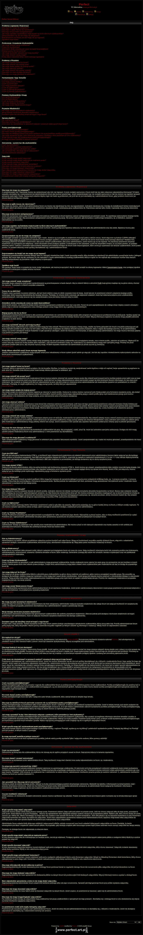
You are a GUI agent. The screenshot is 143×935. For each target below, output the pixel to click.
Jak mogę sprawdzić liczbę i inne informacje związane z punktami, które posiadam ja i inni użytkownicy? (41, 135)
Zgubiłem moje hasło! (10, 40)
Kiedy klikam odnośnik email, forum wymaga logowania (23, 57)
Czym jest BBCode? (9, 80)
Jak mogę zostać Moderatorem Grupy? (16, 105)
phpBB (61, 926)
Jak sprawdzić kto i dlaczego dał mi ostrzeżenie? (20, 151)
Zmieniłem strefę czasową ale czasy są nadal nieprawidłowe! (25, 49)
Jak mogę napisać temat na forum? (15, 62)
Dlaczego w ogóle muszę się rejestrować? (18, 30)
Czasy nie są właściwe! (11, 47)
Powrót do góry (7, 200)
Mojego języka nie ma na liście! (14, 51)
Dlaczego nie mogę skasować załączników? (18, 172)
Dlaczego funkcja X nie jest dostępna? (16, 122)
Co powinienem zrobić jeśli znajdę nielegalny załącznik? (23, 176)
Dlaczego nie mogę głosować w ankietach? (18, 74)
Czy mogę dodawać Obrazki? (13, 86)
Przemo (115, 639)
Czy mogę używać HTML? (12, 82)
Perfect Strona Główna (10, 19)
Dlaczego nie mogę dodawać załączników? (18, 168)
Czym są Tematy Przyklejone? (13, 90)
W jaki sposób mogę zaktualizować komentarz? (20, 164)
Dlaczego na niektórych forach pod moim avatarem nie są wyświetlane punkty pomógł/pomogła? (38, 133)
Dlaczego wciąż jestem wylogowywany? (17, 32)
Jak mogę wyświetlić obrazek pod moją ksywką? (20, 53)
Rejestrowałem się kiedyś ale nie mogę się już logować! (23, 38)
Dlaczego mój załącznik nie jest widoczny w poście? (21, 166)
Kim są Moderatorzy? (10, 99)
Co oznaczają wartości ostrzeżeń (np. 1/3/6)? (19, 149)
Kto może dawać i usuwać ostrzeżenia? (17, 147)
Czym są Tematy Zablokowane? (14, 92)
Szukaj (78, 12)
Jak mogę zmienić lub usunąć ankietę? (16, 70)
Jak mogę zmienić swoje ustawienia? (16, 45)
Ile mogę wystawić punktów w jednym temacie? (20, 139)
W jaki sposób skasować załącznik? (15, 162)
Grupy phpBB (73, 639)
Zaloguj (90, 14)
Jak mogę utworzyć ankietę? (12, 68)
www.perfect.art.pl (90, 7)
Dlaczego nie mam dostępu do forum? (16, 72)
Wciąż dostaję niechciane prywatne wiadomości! (20, 113)
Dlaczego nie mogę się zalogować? (15, 28)
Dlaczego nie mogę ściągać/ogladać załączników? (21, 174)
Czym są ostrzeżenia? (10, 145)
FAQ (71, 12)
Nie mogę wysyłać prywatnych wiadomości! (18, 111)
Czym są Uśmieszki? (10, 84)
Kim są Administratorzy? (11, 97)
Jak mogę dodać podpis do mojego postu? (18, 66)
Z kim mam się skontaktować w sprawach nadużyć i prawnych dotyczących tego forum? (35, 124)
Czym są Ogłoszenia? (10, 88)
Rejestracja (81, 14)
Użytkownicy (88, 12)
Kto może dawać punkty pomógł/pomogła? (18, 132)
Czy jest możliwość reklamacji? (14, 153)
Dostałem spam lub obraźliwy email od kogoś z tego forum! (24, 114)
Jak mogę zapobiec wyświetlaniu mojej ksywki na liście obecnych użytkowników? (33, 34)
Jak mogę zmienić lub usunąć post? (15, 64)
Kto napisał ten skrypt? (10, 120)
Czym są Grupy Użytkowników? (14, 101)
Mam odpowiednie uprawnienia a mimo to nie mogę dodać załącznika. (28, 170)
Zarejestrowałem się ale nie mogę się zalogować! (20, 36)
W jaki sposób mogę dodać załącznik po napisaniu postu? (24, 160)
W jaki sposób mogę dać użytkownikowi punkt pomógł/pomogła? (26, 137)
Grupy (98, 12)
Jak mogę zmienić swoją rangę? (14, 55)
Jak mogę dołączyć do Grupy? (13, 103)
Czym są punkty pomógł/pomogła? (15, 130)
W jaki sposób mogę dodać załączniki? (16, 158)
